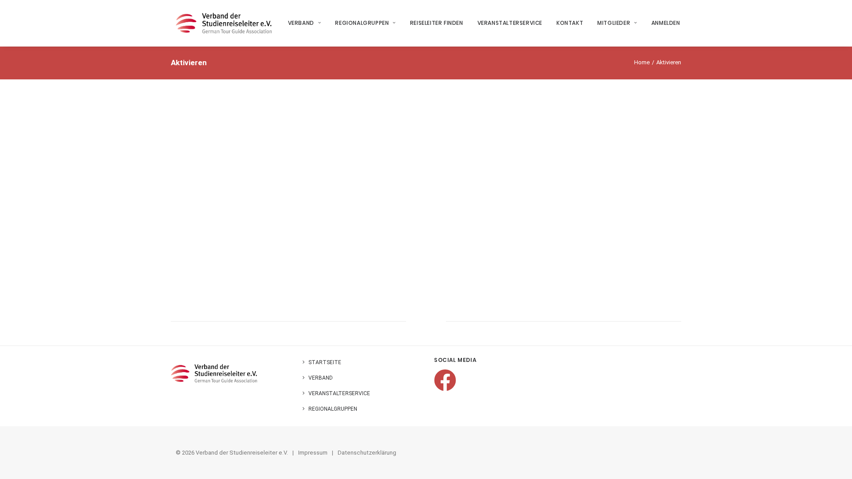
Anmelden (665, 23)
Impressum (312, 452)
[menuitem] (307, 23)
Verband (301, 23)
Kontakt (569, 23)
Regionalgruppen (362, 23)
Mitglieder (613, 23)
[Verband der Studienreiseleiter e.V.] (224, 23)
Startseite (324, 362)
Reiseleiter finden (436, 23)
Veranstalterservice (509, 23)
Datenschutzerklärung (367, 452)
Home (642, 62)
